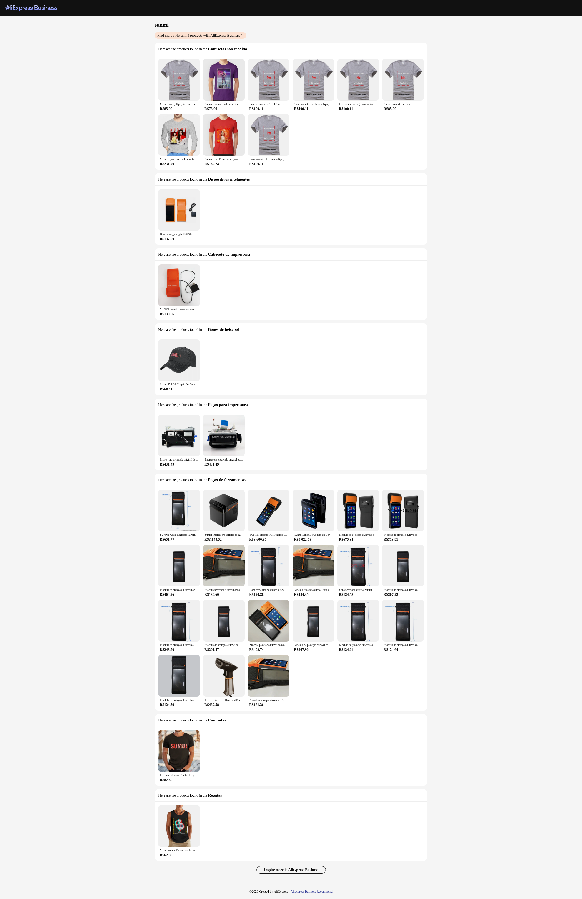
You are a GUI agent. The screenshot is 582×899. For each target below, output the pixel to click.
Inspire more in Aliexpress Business (291, 870)
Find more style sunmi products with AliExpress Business (198, 35)
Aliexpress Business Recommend (312, 891)
